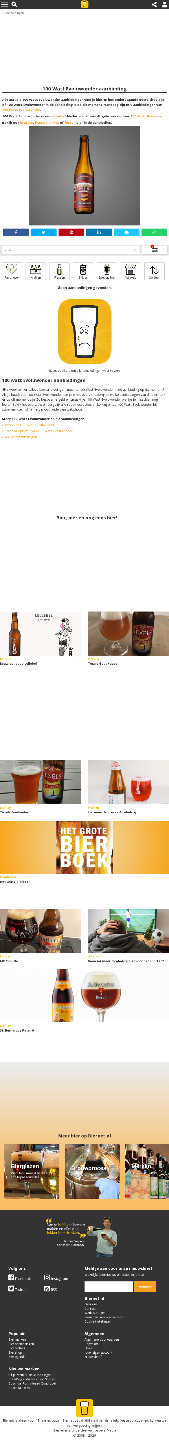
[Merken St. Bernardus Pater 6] (84, 995)
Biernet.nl (60, 1430)
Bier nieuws (16, 1348)
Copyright (91, 1344)
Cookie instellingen (97, 1321)
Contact (90, 1308)
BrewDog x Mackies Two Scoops (32, 1379)
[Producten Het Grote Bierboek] (84, 847)
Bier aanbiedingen (21, 1344)
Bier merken (17, 1339)
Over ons (90, 1304)
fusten (69, 122)
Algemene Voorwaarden (101, 1339)
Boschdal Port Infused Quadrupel (32, 1383)
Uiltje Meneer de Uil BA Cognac (30, 1375)
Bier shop (15, 1352)
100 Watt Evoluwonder (21, 109)
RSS (53, 1289)
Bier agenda (17, 1357)
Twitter (20, 1289)
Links (88, 1348)
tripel (56, 116)
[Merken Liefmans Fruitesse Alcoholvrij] (128, 782)
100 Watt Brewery (145, 116)
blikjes (53, 122)
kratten (26, 122)
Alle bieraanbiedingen (20, 437)
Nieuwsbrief (92, 1357)
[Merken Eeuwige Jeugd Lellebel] (40, 634)
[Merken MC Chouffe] (40, 931)
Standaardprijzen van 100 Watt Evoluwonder (38, 431)
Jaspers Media (105, 1430)
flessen (41, 122)
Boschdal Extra (19, 1388)
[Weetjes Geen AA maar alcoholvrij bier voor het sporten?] (128, 931)
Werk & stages (94, 1313)
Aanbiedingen (14, 13)
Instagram (59, 1278)
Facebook (22, 1278)
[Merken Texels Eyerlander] (40, 782)
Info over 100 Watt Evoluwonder (29, 424)
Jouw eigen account (98, 1352)
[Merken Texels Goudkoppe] (128, 634)
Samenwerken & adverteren (104, 1317)
